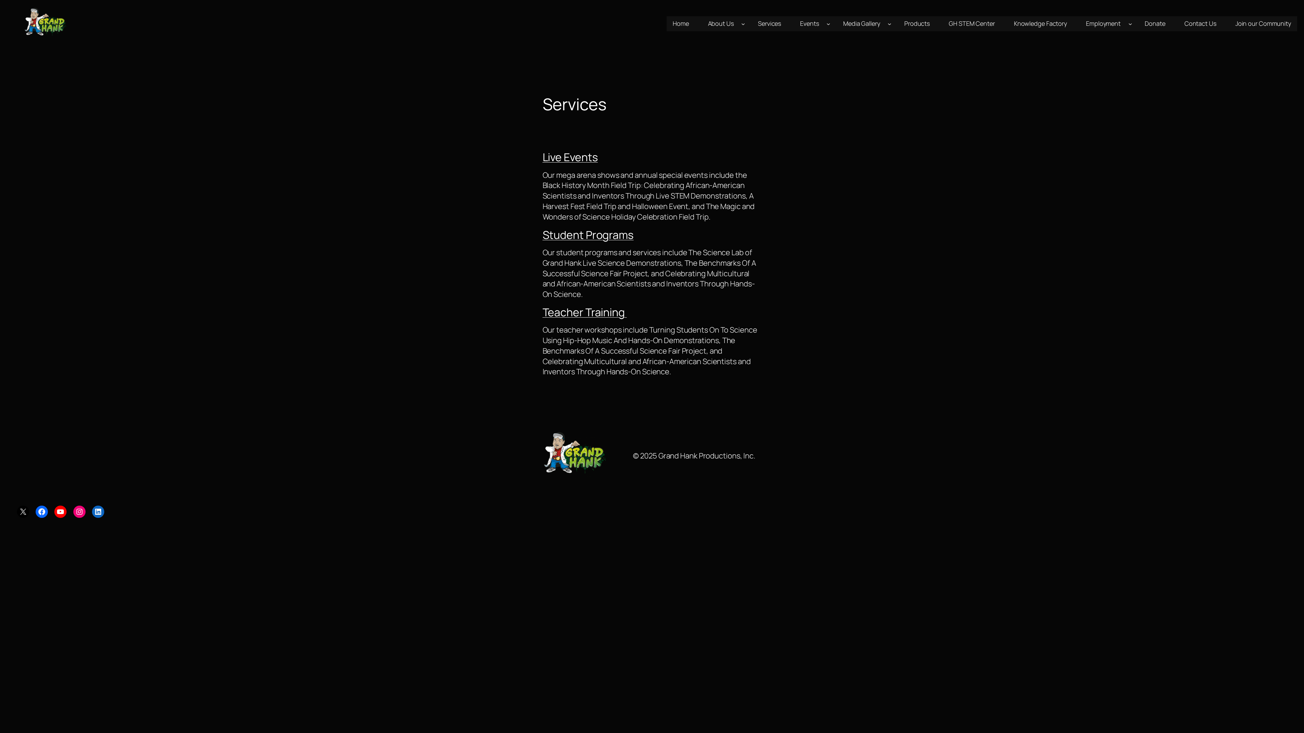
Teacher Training (585, 312)
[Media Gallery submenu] (889, 24)
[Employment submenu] (1130, 24)
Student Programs (588, 234)
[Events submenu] (828, 24)
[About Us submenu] (743, 24)
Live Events (570, 157)
